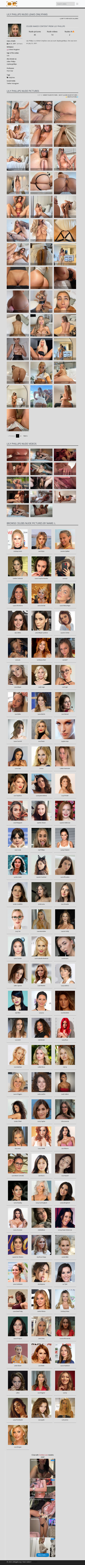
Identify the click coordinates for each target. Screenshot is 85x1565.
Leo (8, 56)
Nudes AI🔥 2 (70, 33)
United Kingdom (14, 49)
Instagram (15, 83)
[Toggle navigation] (77, 4)
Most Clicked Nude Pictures (68, 95)
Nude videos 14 (52, 33)
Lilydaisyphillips (12, 64)
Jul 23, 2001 (12, 44)
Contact (34, 1562)
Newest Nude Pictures (50, 95)
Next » (25, 436)
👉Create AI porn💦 (72, 97)
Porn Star (10, 71)
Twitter (9, 83)
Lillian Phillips (11, 61)
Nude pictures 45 (35, 33)
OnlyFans (12, 77)
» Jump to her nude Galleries (69, 18)
